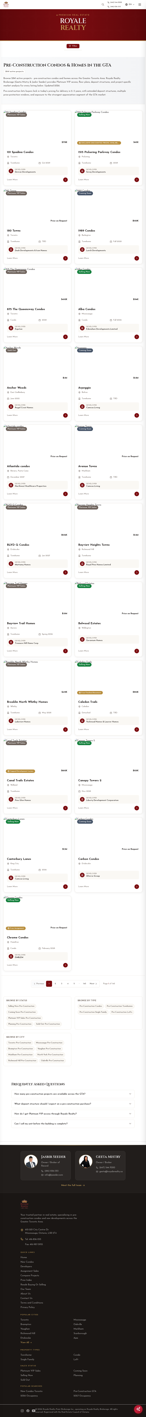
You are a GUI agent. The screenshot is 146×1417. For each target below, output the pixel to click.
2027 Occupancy (82, 1396)
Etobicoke (26, 1338)
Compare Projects (30, 1276)
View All (25, 1342)
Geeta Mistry (108, 1157)
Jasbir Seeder (53, 1157)
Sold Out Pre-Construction (48, 1024)
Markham (79, 1329)
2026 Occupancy (29, 1396)
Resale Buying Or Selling (33, 1285)
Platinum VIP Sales (30, 1371)
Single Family (27, 1359)
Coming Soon (80, 1371)
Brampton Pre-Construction (20, 1049)
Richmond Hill (28, 1333)
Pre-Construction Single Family (93, 1012)
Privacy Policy (28, 1307)
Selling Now (27, 1375)
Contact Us (26, 1298)
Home (24, 1257)
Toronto (25, 1320)
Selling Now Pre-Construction (21, 1006)
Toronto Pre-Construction (19, 1043)
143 (84, 984)
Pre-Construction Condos (91, 1006)
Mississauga (80, 1320)
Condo (77, 1355)
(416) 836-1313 (51, 1171)
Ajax (76, 1338)
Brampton (26, 1324)
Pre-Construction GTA (85, 1391)
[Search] (103, 4)
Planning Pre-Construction (19, 1024)
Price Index (26, 1280)
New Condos (27, 1262)
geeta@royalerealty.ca (111, 1171)
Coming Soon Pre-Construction (22, 1012)
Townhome (26, 1355)
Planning (78, 1375)
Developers (26, 1266)
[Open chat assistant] (138, 1409)
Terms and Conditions (32, 1303)
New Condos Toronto (31, 1391)
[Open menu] (140, 4)
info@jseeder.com (54, 1175)
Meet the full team (71, 1185)
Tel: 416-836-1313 (33, 1239)
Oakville (78, 1324)
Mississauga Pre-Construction (49, 1043)
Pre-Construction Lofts (121, 1012)
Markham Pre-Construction (20, 1055)
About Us (26, 1294)
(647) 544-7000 (107, 1167)
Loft (76, 1359)
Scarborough (80, 1333)
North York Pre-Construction (50, 1055)
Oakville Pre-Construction (52, 1061)
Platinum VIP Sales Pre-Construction (24, 1018)
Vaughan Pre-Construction (49, 1049)
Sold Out (25, 1380)
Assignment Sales (30, 1271)
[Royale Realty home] (6, 4)
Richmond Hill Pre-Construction (22, 1061)
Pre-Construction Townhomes (120, 1006)
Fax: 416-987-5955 (34, 1244)
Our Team (26, 1289)
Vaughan (25, 1329)
